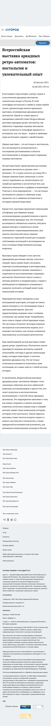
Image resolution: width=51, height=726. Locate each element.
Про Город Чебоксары (10, 450)
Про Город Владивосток (11, 501)
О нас (4, 532)
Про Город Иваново (9, 468)
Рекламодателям (8, 561)
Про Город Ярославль (10, 458)
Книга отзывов (6, 36)
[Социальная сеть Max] (15, 519)
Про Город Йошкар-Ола (11, 472)
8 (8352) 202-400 (15, 614)
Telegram (6, 528)
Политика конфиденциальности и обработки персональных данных (25, 672)
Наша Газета (7, 464)
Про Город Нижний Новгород (12, 492)
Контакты (6, 537)
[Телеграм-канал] (11, 519)
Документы (19, 36)
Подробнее (42, 669)
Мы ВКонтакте (31, 36)
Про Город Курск (8, 478)
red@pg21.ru (11, 618)
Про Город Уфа (8, 487)
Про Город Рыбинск (9, 482)
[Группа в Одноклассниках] (8, 519)
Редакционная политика (11, 541)
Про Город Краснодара (10, 506)
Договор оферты (8, 545)
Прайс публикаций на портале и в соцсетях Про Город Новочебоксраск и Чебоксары (21, 555)
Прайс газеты (7, 550)
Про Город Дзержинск (10, 497)
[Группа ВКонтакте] (4, 519)
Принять (42, 43)
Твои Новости (7, 454)
